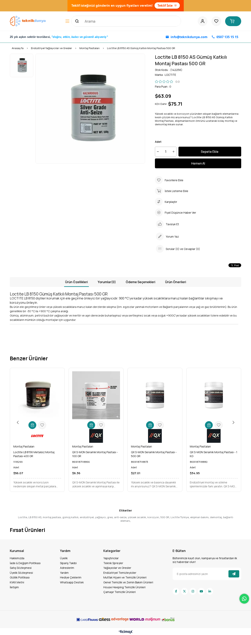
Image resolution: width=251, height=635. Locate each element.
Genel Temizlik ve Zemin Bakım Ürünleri (128, 582)
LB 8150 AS (34, 517)
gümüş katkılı (70, 517)
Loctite (22, 517)
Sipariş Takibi (68, 563)
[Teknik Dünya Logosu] (28, 21)
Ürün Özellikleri (76, 282)
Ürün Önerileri (175, 282)
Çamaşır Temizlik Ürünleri (119, 592)
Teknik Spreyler (113, 563)
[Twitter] (184, 591)
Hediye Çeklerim (70, 577)
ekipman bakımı (199, 517)
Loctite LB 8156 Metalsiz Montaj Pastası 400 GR (34, 454)
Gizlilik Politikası (20, 577)
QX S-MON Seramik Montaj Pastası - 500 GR (154, 454)
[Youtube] (201, 591)
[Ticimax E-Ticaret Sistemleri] (126, 632)
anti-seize (120, 517)
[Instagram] (192, 591)
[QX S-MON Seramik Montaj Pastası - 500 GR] (155, 395)
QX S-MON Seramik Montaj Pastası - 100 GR (95, 454)
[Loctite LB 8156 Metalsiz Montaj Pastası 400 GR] (37, 395)
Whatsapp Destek (72, 582)
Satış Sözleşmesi (21, 568)
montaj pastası (52, 517)
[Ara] (76, 21)
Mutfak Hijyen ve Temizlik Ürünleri (124, 577)
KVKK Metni (17, 582)
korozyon (153, 517)
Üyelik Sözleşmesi (21, 573)
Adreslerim (67, 568)
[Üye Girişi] (202, 21)
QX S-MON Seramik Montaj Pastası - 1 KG (213, 454)
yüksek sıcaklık (137, 517)
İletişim (14, 587)
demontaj (216, 517)
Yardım (64, 573)
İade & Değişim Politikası (25, 563)
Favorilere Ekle (42, 425)
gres (110, 517)
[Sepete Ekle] (32, 425)
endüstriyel (87, 517)
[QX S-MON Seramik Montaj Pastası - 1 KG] (214, 395)
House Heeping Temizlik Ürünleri (124, 587)
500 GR (164, 517)
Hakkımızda (17, 558)
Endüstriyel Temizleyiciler (119, 573)
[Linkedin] (209, 591)
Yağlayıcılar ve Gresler (117, 568)
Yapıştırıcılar (111, 558)
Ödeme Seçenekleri (140, 282)
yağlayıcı (100, 517)
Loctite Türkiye (180, 517)
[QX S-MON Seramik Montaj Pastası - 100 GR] (96, 395)
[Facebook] (176, 591)
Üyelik (64, 558)
